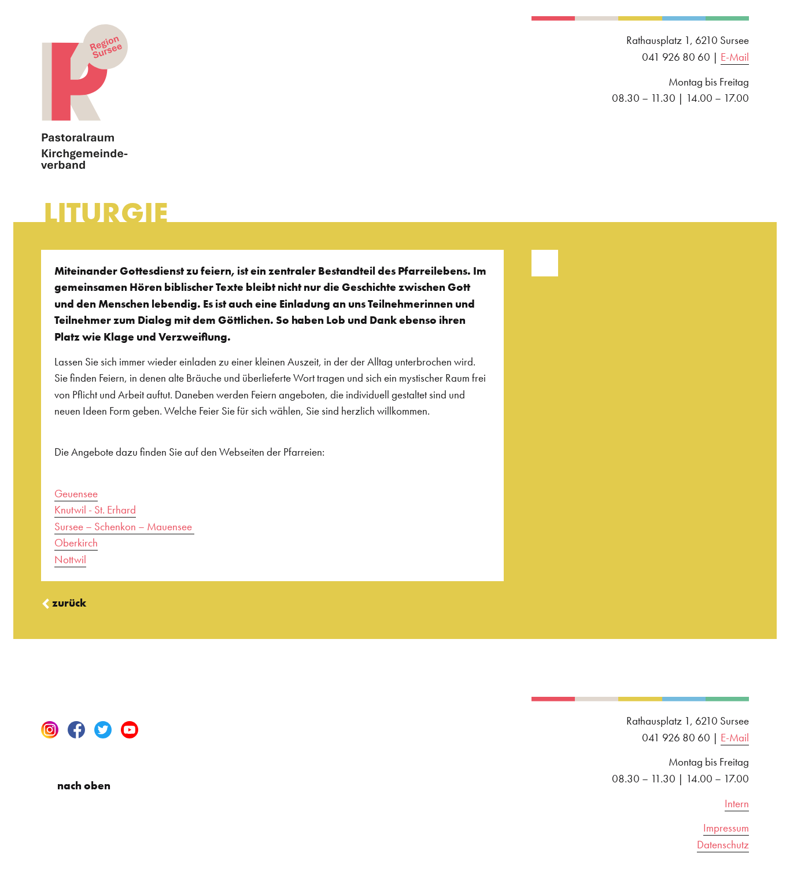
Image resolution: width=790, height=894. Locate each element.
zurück (69, 603)
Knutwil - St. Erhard (95, 510)
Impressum (726, 828)
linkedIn (156, 729)
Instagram (49, 729)
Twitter (103, 729)
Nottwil (70, 559)
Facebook (76, 729)
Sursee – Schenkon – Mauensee (124, 526)
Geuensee (76, 493)
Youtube (129, 729)
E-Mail (735, 57)
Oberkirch (76, 542)
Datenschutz (723, 844)
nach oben (83, 785)
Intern (737, 803)
